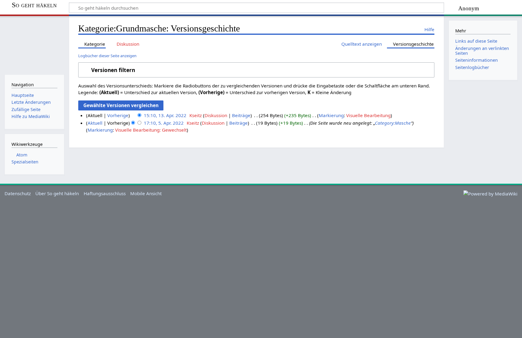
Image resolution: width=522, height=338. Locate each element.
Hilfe (429, 29)
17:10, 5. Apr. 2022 (164, 123)
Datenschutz (18, 193)
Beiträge (241, 115)
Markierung (331, 115)
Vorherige (117, 115)
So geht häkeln (34, 5)
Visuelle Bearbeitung (368, 115)
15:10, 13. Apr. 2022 (165, 115)
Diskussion (216, 115)
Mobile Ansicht (146, 193)
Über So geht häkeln (57, 193)
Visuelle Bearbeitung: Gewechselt (151, 130)
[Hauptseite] (34, 44)
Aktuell (95, 123)
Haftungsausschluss (105, 193)
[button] (256, 70)
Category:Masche (393, 123)
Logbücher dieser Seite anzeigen (107, 55)
